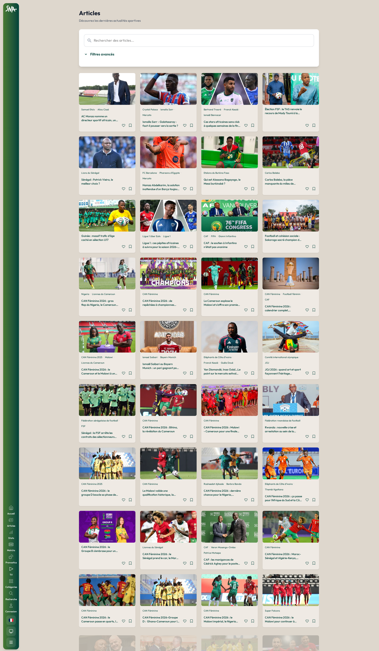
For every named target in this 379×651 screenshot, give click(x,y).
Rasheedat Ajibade (214, 483)
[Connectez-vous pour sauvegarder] (130, 126)
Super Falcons (272, 610)
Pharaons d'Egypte (169, 172)
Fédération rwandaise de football (282, 420)
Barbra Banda (233, 483)
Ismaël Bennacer (212, 115)
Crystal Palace (150, 109)
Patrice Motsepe (212, 552)
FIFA (213, 236)
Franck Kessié (231, 109)
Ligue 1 (166, 236)
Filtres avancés (102, 54)
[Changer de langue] (11, 620)
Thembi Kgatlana (274, 489)
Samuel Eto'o (88, 109)
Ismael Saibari (150, 357)
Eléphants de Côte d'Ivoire (217, 357)
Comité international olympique (281, 357)
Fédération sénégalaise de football (99, 420)
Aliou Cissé (103, 109)
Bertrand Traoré (212, 109)
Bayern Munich (168, 357)
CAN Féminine (150, 294)
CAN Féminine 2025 (91, 357)
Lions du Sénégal (90, 172)
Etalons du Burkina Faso (216, 172)
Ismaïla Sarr (166, 109)
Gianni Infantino (227, 236)
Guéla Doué (227, 362)
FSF (83, 426)
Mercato (147, 115)
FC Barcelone (150, 172)
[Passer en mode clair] (11, 631)
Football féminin (291, 294)
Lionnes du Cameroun (103, 294)
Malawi (109, 357)
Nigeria (85, 294)
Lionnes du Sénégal (153, 547)
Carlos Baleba (272, 172)
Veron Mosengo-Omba (223, 547)
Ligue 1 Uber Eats (151, 236)
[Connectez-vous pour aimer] (123, 126)
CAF (206, 236)
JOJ (267, 362)
